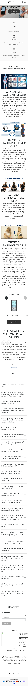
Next (26, 11)
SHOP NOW (14, 12)
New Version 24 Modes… (14, 315)
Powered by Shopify (14, 679)
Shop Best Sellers (14, 322)
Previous (1, 11)
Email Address (6, 617)
